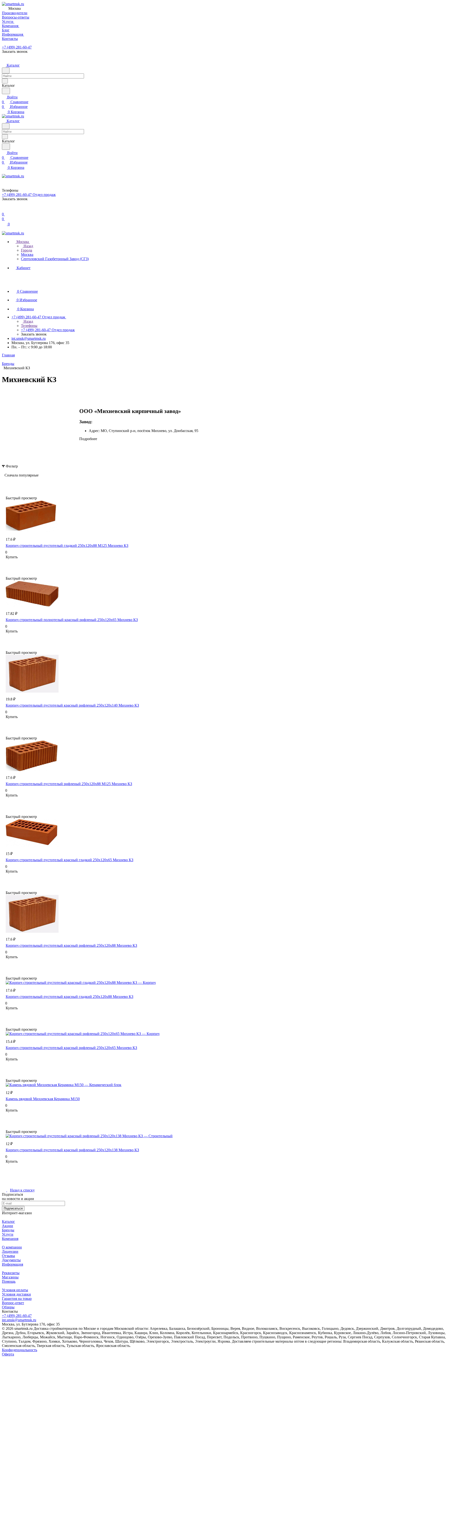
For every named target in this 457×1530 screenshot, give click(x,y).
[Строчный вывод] (12, 482)
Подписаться (13, 1208)
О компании (12, 1247)
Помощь (8, 1281)
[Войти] (4, 209)
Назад (28, 246)
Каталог (8, 1221)
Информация (12, 1264)
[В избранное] (8, 562)
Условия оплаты (15, 1290)
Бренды (8, 1230)
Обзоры (8, 1307)
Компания (10, 1239)
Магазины (10, 1277)
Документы (11, 1260)
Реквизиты (11, 1273)
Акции (7, 1226)
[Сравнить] (8, 566)
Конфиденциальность (19, 1350)
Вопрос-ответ (13, 1303)
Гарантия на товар (17, 1299)
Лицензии (10, 1251)
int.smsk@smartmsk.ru (28, 338)
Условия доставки (16, 1294)
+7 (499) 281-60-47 (17, 47)
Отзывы (8, 1256)
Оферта (8, 1354)
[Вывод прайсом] (19, 482)
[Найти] (6, 91)
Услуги (7, 1234)
